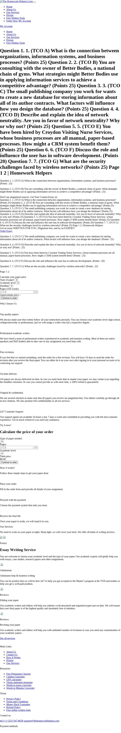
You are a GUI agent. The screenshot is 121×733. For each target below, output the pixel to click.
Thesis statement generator (19, 682)
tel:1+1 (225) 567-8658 (11, 720)
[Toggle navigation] (34, 2)
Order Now (12, 21)
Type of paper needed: (11, 438)
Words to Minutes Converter (20, 688)
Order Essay (6, 231)
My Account (24, 21)
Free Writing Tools (15, 18)
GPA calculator (13, 679)
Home (9, 6)
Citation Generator (15, 676)
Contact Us (11, 654)
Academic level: (8, 450)
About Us (11, 9)
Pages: (3, 444)
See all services (7, 638)
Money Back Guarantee (18, 704)
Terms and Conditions (17, 701)
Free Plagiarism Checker (18, 674)
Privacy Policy (13, 698)
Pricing (9, 15)
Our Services (12, 12)
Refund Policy (13, 707)
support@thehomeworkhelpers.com (41, 720)
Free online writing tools (18, 710)
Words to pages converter (19, 685)
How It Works (13, 657)
